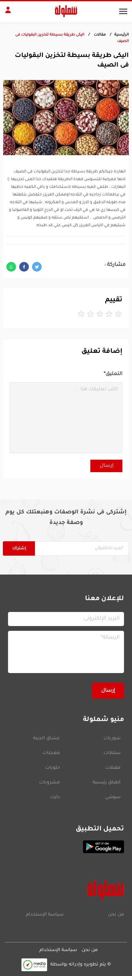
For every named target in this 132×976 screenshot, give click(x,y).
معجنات (51, 753)
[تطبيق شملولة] (66, 846)
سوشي (112, 797)
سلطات (111, 753)
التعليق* (113, 374)
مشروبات (49, 782)
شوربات (111, 738)
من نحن (116, 914)
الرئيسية (121, 35)
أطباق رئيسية (106, 782)
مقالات (99, 35)
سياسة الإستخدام (44, 914)
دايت (55, 797)
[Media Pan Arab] (34, 964)
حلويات (52, 768)
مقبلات (112, 768)
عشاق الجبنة (46, 738)
